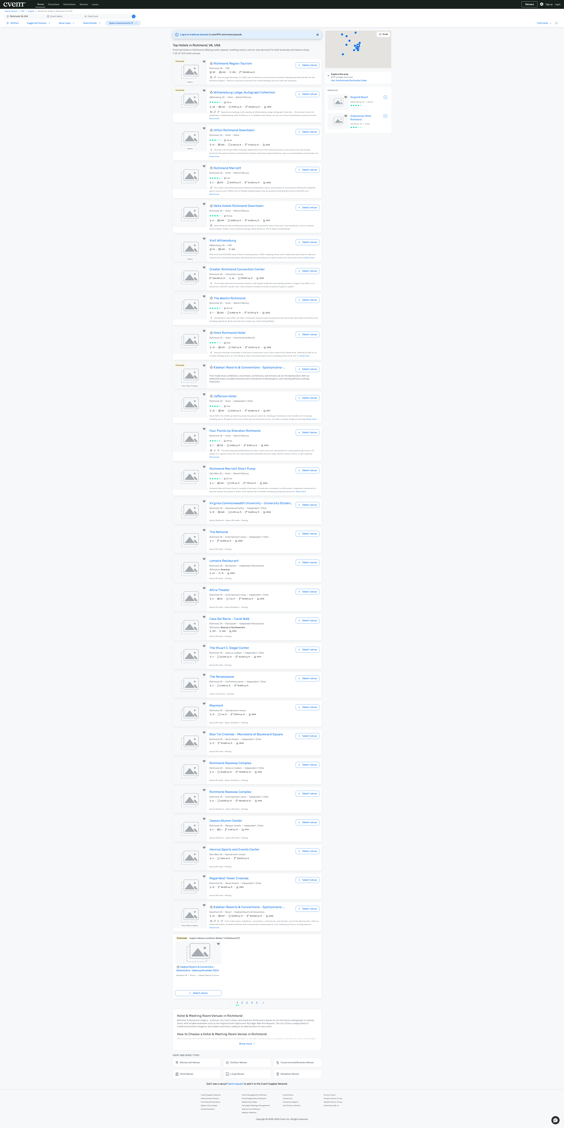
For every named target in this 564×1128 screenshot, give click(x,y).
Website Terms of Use (333, 1102)
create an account (199, 34)
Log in (557, 4)
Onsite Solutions (208, 1109)
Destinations (69, 4)
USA (22, 11)
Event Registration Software (254, 1098)
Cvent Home (288, 1095)
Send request (236, 1083)
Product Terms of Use (333, 1098)
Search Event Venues (210, 1098)
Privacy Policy (330, 1095)
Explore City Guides (209, 1105)
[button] (70, 16)
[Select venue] (385, 97)
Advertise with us (331, 1105)
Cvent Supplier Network (211, 1095)
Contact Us (287, 1098)
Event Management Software (254, 1095)
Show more (214, 119)
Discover (84, 4)
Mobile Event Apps (249, 1102)
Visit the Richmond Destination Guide (349, 80)
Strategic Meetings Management (256, 1105)
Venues (40, 4)
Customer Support (290, 1102)
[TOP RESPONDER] (211, 63)
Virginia (31, 11)
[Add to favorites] (204, 61)
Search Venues (11, 11)
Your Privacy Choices (292, 1105)
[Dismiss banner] (317, 34)
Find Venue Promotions (210, 1102)
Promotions (53, 4)
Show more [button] (245, 1043)
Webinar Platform (249, 1113)
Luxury (95, 4)
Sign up (549, 4)
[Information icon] (556, 23)
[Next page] (263, 1002)
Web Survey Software (251, 1109)
